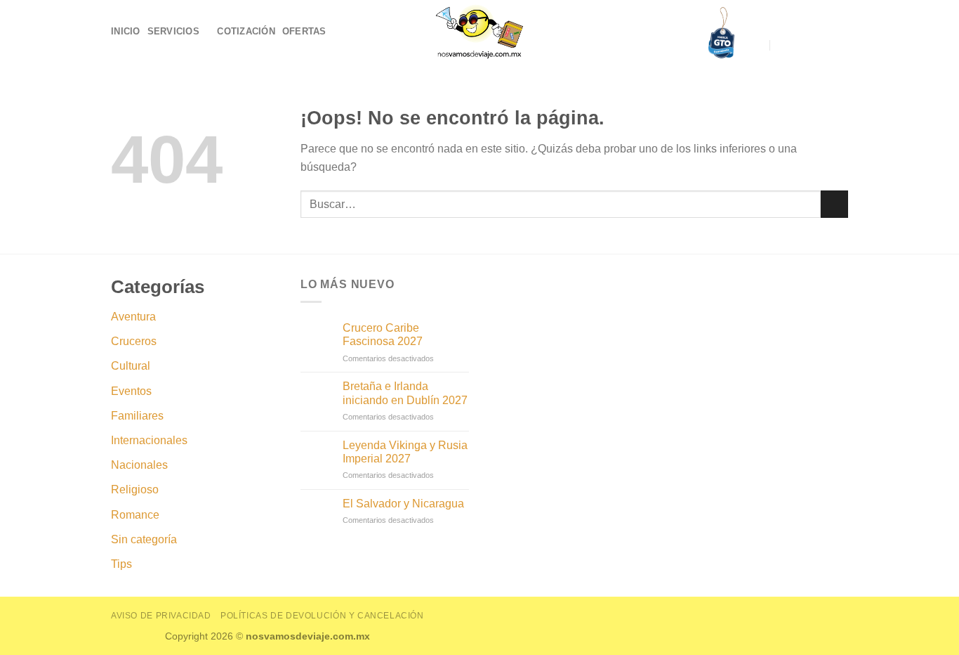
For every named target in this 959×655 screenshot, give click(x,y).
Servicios (173, 31)
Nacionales (139, 465)
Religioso (135, 489)
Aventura (133, 317)
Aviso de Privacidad (161, 616)
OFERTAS (304, 31)
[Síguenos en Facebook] (802, 45)
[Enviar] (834, 204)
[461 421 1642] (783, 45)
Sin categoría (144, 539)
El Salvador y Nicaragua (403, 504)
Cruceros (134, 341)
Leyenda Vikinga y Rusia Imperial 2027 (405, 452)
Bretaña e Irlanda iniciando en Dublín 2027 (405, 393)
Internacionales (149, 440)
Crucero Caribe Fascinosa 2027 (383, 334)
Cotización (246, 31)
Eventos (131, 391)
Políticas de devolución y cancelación (322, 616)
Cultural (130, 366)
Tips (121, 564)
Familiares (137, 416)
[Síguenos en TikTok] (839, 45)
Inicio (125, 31)
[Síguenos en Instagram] (820, 45)
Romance (135, 515)
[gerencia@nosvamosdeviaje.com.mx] (756, 45)
